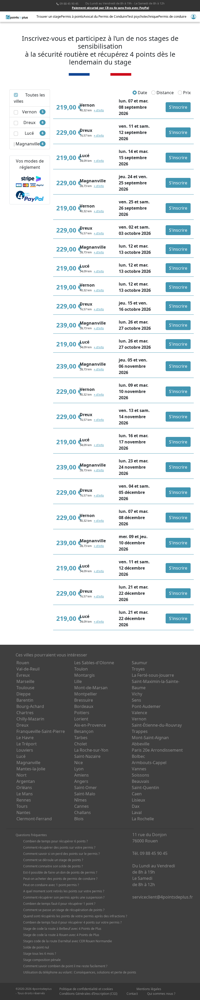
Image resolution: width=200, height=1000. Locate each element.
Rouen (22, 663)
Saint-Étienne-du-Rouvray (157, 725)
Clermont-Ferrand (34, 819)
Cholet (80, 744)
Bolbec (138, 756)
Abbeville (140, 744)
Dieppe (23, 694)
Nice (78, 762)
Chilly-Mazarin (30, 719)
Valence (139, 712)
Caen (137, 794)
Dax (135, 806)
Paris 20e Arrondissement (157, 750)
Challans (82, 812)
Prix (186, 92)
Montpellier (85, 694)
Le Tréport (26, 744)
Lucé (21, 756)
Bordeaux (83, 706)
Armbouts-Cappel (149, 762)
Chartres (25, 712)
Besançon (83, 731)
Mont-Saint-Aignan (150, 737)
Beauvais (140, 781)
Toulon (81, 669)
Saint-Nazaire (87, 756)
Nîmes (80, 800)
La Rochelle (143, 819)
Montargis (84, 675)
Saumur (139, 663)
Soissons (140, 775)
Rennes (23, 800)
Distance (164, 92)
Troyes (138, 669)
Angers (81, 781)
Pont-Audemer (146, 706)
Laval (137, 812)
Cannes (81, 806)
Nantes (23, 812)
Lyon (79, 769)
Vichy (137, 694)
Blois (79, 819)
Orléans (24, 787)
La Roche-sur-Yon (91, 750)
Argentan (25, 781)
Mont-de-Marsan (91, 688)
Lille (78, 681)
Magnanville (28, 762)
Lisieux (138, 800)
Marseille (25, 681)
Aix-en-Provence (90, 725)
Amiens (81, 775)
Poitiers (81, 712)
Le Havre (25, 737)
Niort (21, 775)
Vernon (139, 719)
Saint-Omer (85, 787)
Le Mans (24, 794)
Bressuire (83, 700)
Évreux (23, 675)
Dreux (22, 725)
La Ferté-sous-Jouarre (153, 675)
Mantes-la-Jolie (30, 769)
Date (142, 92)
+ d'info (99, 110)
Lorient (81, 719)
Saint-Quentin (145, 787)
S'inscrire (178, 107)
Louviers (24, 750)
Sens (136, 700)
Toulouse (25, 688)
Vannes (139, 769)
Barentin (24, 700)
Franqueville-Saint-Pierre (40, 731)
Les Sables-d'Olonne (94, 663)
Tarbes (81, 737)
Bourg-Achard (30, 706)
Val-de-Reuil (28, 669)
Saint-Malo (84, 794)
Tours (22, 806)
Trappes (140, 731)
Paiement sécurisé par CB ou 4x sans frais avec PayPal (110, 8)
